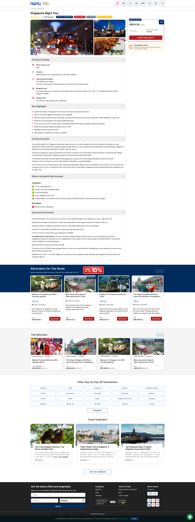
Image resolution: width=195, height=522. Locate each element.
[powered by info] (122, 502)
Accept (134, 519)
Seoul (98, 399)
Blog (97, 492)
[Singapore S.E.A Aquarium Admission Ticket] (113, 284)
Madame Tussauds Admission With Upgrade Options (45, 361)
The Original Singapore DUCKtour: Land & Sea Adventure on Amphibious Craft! (147, 295)
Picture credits (123, 495)
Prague (152, 404)
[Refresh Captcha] (83, 501)
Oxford (43, 399)
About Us (98, 489)
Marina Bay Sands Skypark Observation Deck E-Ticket (75, 295)
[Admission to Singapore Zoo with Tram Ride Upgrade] (46, 284)
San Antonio (70, 393)
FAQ (120, 492)
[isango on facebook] (149, 500)
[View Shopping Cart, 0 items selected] (155, 3)
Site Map (98, 495)
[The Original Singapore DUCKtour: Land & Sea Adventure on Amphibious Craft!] (147, 284)
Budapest (97, 388)
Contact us (150, 489)
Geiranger (151, 399)
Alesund (124, 388)
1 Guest (149, 31)
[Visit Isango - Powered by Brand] (46, 4)
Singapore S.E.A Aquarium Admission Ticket (112, 295)
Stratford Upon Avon (125, 399)
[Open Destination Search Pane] (130, 3)
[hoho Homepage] (35, 3)
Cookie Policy (123, 519)
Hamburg (43, 404)
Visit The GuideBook (97, 472)
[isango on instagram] (157, 500)
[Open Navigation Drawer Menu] (162, 3)
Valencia (125, 404)
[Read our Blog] (123, 3)
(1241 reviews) (49, 17)
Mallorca (152, 393)
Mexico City (70, 404)
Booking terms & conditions (128, 489)
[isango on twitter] (153, 500)
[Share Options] (161, 22)
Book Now (55, 319)
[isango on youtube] (153, 505)
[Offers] (117, 3)
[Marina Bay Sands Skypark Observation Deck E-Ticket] (80, 284)
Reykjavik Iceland (152, 388)
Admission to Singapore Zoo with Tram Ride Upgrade (44, 295)
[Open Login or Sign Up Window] (149, 3)
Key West (97, 404)
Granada (43, 388)
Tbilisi (70, 388)
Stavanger (97, 393)
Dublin (70, 399)
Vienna (43, 393)
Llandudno (124, 393)
